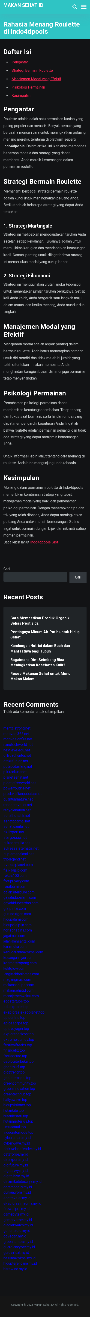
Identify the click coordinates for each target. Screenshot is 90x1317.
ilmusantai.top (14, 1127)
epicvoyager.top (16, 1028)
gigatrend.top (14, 1072)
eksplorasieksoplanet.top (24, 1012)
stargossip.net (15, 837)
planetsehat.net (15, 777)
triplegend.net (14, 859)
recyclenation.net (17, 810)
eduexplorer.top (16, 1007)
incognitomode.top (18, 1132)
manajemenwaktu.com (21, 996)
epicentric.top (14, 1017)
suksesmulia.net (16, 843)
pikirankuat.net (15, 772)
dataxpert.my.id (15, 1159)
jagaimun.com (14, 936)
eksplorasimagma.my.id (22, 1203)
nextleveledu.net (16, 750)
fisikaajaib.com (15, 870)
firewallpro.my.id (16, 1209)
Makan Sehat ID (23, 5)
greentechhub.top (17, 1094)
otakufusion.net (15, 761)
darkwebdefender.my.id (22, 1149)
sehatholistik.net (16, 815)
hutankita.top (13, 1110)
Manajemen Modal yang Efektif (36, 79)
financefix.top (14, 1050)
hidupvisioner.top (17, 1105)
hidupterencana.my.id (20, 1263)
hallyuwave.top (15, 1100)
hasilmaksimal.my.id (19, 1258)
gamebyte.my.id (16, 1214)
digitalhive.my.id (16, 1176)
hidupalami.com (15, 919)
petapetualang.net (17, 766)
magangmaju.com (17, 979)
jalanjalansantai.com (19, 941)
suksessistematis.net (21, 848)
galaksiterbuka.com (19, 892)
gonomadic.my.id (16, 1230)
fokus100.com (15, 875)
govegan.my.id (14, 1236)
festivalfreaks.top (17, 1045)
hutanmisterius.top (18, 1121)
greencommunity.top (19, 1083)
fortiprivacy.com (16, 881)
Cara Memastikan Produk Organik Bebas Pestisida (39, 621)
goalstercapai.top (17, 1078)
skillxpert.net (13, 832)
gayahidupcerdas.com (21, 903)
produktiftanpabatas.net (22, 794)
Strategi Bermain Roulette (32, 70)
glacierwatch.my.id (18, 1225)
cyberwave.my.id (16, 1143)
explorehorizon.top (18, 1034)
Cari (6, 569)
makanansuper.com (18, 985)
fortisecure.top (15, 1056)
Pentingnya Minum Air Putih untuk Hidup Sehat (45, 634)
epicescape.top (15, 1023)
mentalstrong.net (16, 728)
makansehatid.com (18, 990)
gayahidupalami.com (19, 897)
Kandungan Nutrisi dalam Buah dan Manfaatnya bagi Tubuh (40, 648)
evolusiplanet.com (18, 865)
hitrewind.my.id (15, 1269)
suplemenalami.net (18, 854)
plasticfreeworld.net (19, 783)
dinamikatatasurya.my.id (22, 1181)
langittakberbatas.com (21, 974)
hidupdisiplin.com (17, 925)
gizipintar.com (14, 908)
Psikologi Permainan (28, 87)
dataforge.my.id (15, 1154)
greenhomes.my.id (18, 1242)
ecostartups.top (16, 1001)
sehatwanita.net (16, 826)
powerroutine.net (16, 788)
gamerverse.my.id (17, 1220)
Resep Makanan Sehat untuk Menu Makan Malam (40, 676)
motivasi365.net (16, 734)
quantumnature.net (18, 799)
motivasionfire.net (17, 739)
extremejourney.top (18, 1039)
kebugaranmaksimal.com (23, 952)
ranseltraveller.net (17, 805)
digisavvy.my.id (15, 1171)
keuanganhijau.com (18, 957)
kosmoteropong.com (20, 963)
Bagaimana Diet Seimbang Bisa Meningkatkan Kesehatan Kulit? (37, 662)
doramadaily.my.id (17, 1187)
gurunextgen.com (17, 914)
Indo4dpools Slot (44, 542)
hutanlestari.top (15, 1116)
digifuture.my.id (15, 1165)
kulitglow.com (14, 968)
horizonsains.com (17, 930)
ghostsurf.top (14, 1067)
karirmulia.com (15, 946)
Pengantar (20, 62)
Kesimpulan (21, 95)
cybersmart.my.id (17, 1138)
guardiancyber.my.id (19, 1247)
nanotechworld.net (18, 744)
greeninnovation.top (19, 1088)
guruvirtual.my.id (16, 1252)
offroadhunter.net (17, 755)
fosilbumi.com (14, 886)
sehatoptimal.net (16, 821)
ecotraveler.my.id (16, 1198)
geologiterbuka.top (18, 1061)
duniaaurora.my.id (17, 1192)
